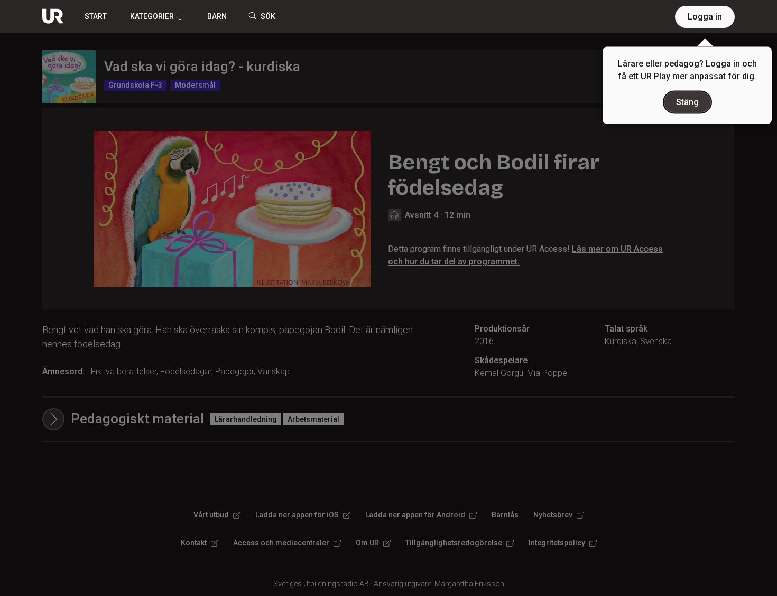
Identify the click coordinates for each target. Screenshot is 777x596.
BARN (217, 16)
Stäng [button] (687, 102)
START (96, 16)
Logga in (705, 17)
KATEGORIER (152, 16)
